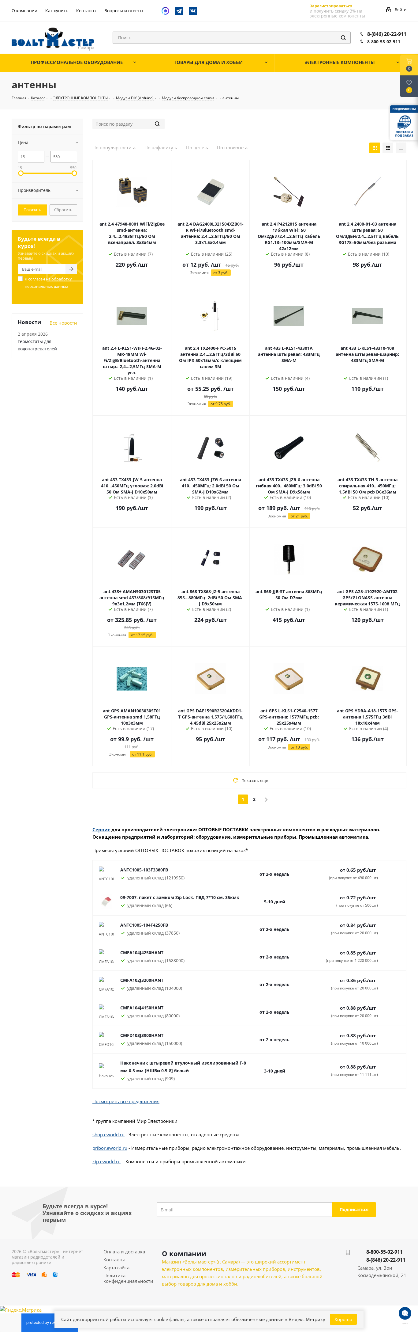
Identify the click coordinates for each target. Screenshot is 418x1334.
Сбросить (63, 209)
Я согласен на (48, 282)
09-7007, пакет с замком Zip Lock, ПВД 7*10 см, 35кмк (179, 897)
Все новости (63, 323)
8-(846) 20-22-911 (386, 34)
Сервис (101, 829)
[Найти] (343, 38)
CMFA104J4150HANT (141, 1008)
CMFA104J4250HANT (141, 952)
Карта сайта (116, 1267)
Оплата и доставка (124, 1251)
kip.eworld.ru (106, 1161)
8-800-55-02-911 (383, 41)
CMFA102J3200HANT (141, 980)
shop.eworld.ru (108, 1134)
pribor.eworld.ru (109, 1148)
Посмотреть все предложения (125, 1101)
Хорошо (343, 1319)
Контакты (114, 1259)
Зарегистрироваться (331, 6)
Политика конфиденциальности (128, 1278)
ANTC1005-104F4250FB (144, 925)
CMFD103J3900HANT (141, 1035)
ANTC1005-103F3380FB (144, 870)
